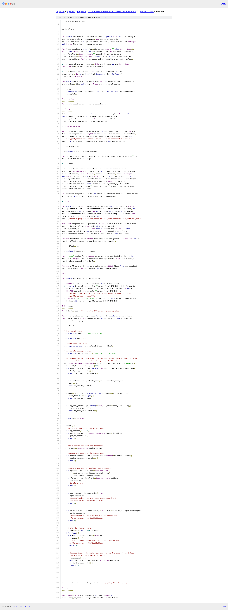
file (104, 17)
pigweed (60, 11)
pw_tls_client (147, 11)
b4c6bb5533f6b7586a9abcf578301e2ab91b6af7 (112, 11)
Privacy (21, 606)
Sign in (223, 4)
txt (218, 606)
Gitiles (14, 606)
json (224, 606)
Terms (27, 606)
